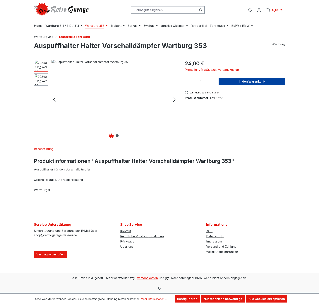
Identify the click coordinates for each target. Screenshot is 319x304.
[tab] (43, 149)
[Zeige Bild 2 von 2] (117, 135)
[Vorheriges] (54, 99)
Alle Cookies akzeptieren (266, 299)
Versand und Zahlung (221, 246)
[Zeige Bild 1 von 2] (111, 135)
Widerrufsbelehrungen (222, 252)
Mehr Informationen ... (154, 298)
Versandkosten (147, 278)
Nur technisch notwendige (223, 299)
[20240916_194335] (114, 99)
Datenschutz (215, 236)
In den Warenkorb (252, 81)
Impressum (214, 241)
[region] (105, 99)
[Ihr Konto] (259, 10)
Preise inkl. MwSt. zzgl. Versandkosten (212, 69)
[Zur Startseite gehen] (61, 9)
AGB (209, 231)
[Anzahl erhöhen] (213, 81)
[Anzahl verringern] (189, 81)
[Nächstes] (174, 99)
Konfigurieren (187, 299)
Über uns (126, 246)
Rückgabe (127, 241)
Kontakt (125, 231)
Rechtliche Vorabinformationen (142, 236)
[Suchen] (200, 10)
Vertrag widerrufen (50, 254)
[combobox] (163, 10)
